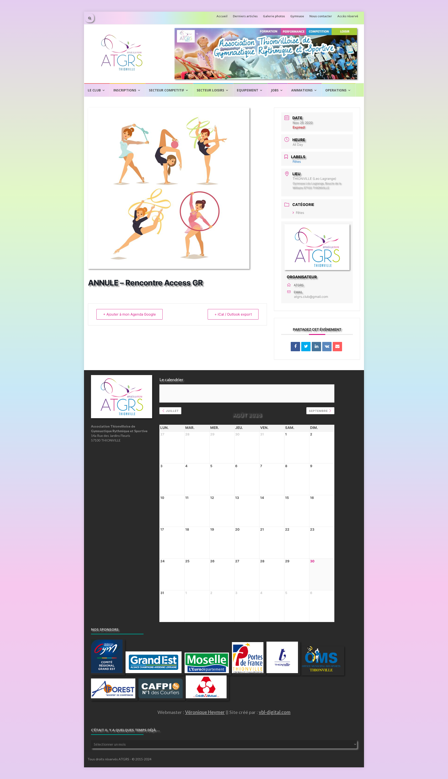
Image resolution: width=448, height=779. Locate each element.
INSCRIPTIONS (124, 90)
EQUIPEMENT (247, 90)
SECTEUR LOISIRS (210, 90)
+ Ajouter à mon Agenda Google (129, 314)
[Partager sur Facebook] (295, 346)
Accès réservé (347, 16)
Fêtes (300, 213)
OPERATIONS (335, 90)
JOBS (275, 90)
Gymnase (297, 16)
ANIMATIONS (302, 90)
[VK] (327, 346)
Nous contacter (320, 16)
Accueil (222, 16)
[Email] (337, 346)
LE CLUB (94, 90)
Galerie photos (274, 16)
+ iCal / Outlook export (233, 314)
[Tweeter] (306, 346)
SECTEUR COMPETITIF (166, 90)
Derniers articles (245, 16)
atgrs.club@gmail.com (311, 297)
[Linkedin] (316, 346)
